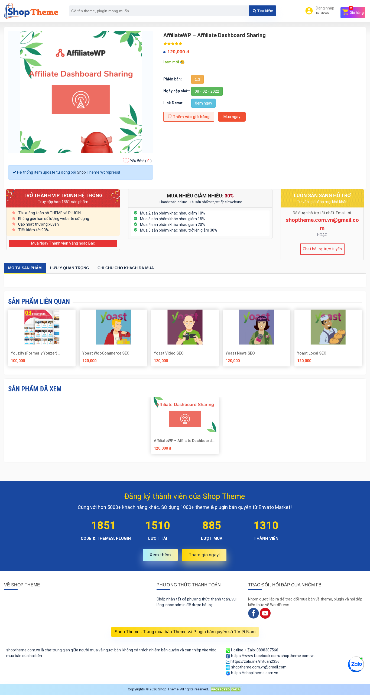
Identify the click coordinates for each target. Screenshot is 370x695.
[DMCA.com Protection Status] (226, 689)
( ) (141, 161)
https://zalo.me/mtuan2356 (255, 661)
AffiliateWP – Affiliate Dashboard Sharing (183, 441)
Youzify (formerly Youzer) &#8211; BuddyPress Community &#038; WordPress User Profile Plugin (40, 353)
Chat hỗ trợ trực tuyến (322, 249)
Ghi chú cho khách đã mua (126, 268)
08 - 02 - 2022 (207, 91)
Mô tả (25, 268)
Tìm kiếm (264, 11)
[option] (185, 427)
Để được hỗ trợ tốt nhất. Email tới (322, 213)
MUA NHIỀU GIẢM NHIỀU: (200, 196)
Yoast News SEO (240, 353)
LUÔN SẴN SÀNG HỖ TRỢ (322, 195)
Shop (81, 172)
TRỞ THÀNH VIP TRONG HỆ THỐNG (63, 195)
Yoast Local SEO (311, 353)
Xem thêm (160, 554)
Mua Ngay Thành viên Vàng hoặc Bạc (63, 243)
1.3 (197, 79)
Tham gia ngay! (204, 554)
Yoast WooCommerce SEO (105, 353)
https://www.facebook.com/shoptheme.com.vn (272, 656)
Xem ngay (203, 103)
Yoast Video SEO (169, 353)
